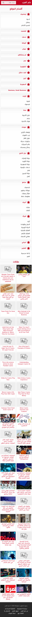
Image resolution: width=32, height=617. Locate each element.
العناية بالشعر (25, 233)
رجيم (28, 118)
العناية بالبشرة (25, 230)
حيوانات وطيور (25, 190)
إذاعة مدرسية (25, 253)
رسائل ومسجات (25, 147)
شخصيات (27, 187)
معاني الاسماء (25, 236)
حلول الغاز (27, 138)
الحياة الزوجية (25, 227)
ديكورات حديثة (25, 141)
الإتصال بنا (7, 611)
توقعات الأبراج (25, 132)
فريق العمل (15, 611)
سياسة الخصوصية (22, 608)
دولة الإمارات (26, 158)
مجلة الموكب (12, 613)
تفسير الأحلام (25, 25)
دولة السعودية (25, 164)
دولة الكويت (26, 161)
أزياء (28, 221)
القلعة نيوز (21, 613)
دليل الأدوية (26, 115)
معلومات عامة (25, 196)
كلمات (28, 210)
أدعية (28, 19)
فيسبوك (27, 104)
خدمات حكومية (25, 167)
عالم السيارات (25, 144)
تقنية (28, 101)
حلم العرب (26, 2)
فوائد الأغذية (26, 121)
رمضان (28, 22)
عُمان (28, 176)
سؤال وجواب (26, 193)
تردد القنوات (26, 135)
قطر (28, 170)
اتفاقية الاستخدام (10, 608)
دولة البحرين (26, 173)
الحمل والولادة (25, 224)
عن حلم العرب (24, 611)
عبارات (28, 207)
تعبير (28, 256)
